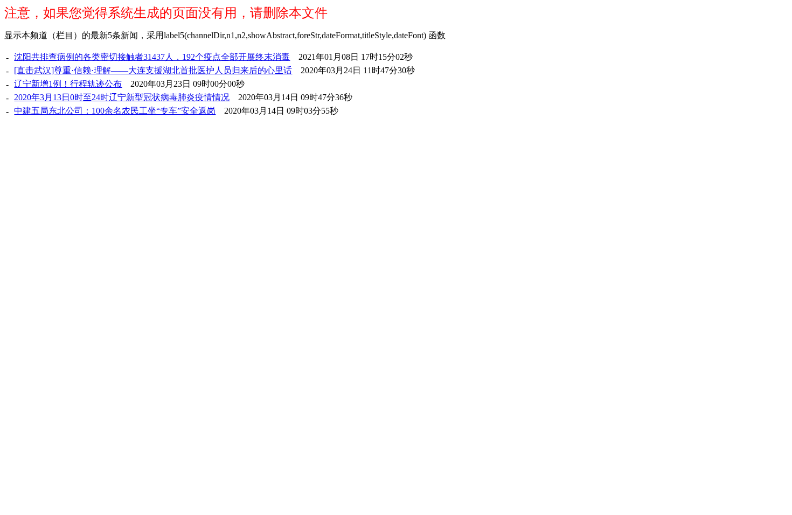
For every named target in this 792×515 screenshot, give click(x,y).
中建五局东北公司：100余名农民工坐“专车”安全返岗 (115, 110)
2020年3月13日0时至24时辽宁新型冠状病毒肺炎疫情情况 (122, 97)
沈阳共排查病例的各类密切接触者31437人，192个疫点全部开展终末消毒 (152, 56)
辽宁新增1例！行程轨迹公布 (68, 83)
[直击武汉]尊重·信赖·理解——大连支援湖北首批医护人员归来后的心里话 (153, 70)
